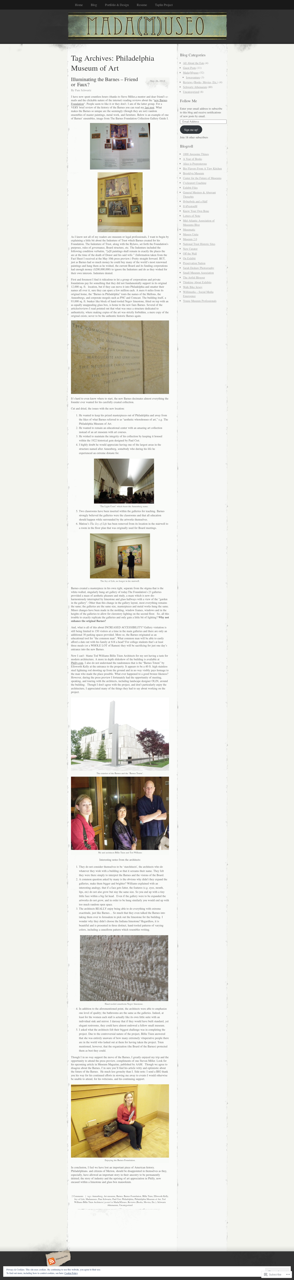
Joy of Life (79, 1199)
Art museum (109, 1196)
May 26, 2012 (157, 81)
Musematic (189, 229)
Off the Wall (190, 253)
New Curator (190, 249)
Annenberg (97, 1196)
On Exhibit (189, 258)
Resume (142, 5)
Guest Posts (189, 68)
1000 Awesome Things (196, 154)
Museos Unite (190, 234)
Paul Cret (116, 1199)
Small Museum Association (198, 273)
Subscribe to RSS (57, 1261)
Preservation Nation (194, 263)
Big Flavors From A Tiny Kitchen (202, 168)
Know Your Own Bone (196, 211)
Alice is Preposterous (195, 164)
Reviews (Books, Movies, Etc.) (142, 1202)
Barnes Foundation (132, 1196)
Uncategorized (126, 1205)
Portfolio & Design (117, 5)
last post (149, 107)
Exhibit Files (190, 187)
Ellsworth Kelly (161, 1196)
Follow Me (188, 100)
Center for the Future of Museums (202, 178)
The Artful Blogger (194, 277)
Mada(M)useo (120, 1202)
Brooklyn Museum (193, 173)
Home (79, 5)
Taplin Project (164, 5)
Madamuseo (91, 1199)
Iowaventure (193, 77)
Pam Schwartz (83, 90)
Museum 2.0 (190, 239)
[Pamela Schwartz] (147, 26)
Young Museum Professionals (199, 301)
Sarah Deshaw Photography (198, 268)
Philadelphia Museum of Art (148, 1199)
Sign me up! (191, 130)
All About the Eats (193, 63)
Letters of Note (191, 216)
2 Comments (77, 1196)
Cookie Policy (71, 1273)
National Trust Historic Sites (199, 244)
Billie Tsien (147, 1196)
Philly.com (77, 663)
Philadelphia (127, 1199)
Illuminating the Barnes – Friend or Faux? (104, 82)
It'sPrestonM (190, 206)
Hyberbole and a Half (195, 201)
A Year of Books (192, 159)
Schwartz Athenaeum (195, 87)
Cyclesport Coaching (194, 183)
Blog (94, 5)
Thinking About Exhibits (197, 282)
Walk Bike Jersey (192, 287)
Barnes (119, 1196)
